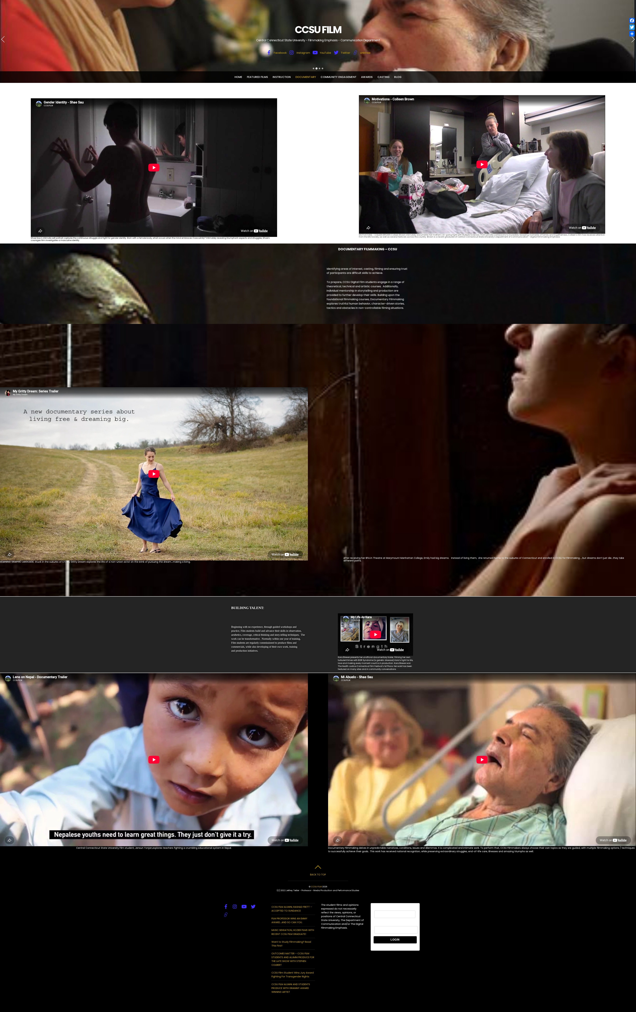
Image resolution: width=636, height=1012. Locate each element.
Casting (383, 77)
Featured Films (257, 77)
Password (379, 924)
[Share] (632, 34)
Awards (367, 77)
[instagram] (235, 907)
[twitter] (253, 907)
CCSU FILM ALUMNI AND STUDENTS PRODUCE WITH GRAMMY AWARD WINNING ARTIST (290, 988)
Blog (397, 77)
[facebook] (226, 907)
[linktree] (226, 915)
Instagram (303, 53)
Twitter (345, 53)
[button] (6, 41)
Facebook (280, 53)
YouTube (325, 53)
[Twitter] (632, 27)
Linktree (365, 53)
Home (238, 77)
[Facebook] (632, 20)
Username (379, 908)
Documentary (305, 77)
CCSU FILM (316, 886)
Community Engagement (338, 77)
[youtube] (244, 907)
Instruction (282, 77)
